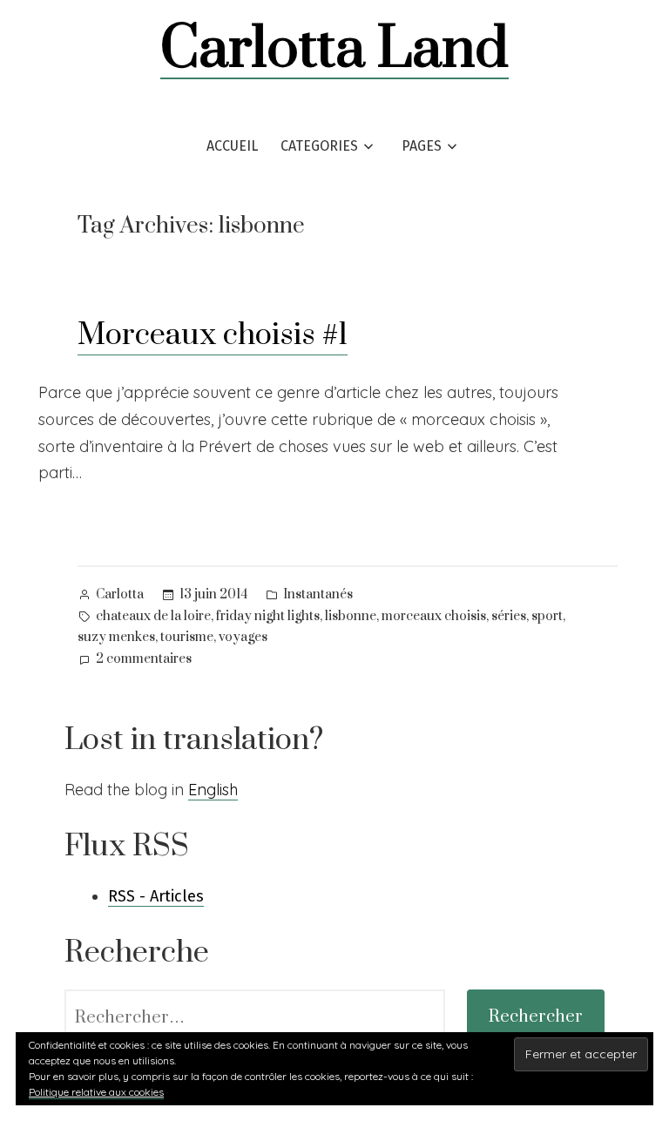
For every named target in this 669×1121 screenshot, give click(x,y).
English (213, 790)
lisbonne (350, 616)
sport (547, 616)
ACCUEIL (232, 146)
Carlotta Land (334, 49)
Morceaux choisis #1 (213, 335)
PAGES (422, 146)
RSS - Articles (156, 896)
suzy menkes (116, 637)
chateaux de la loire (153, 616)
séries (508, 616)
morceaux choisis (434, 616)
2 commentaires (144, 660)
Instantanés (318, 594)
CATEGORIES (319, 146)
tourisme (186, 637)
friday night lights (268, 616)
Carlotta (120, 594)
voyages (243, 637)
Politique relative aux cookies (96, 1091)
